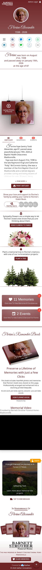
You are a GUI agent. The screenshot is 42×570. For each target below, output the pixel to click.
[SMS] (21, 45)
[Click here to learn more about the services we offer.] (21, 546)
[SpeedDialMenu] (36, 564)
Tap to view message (21, 499)
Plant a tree (21, 258)
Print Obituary (22, 186)
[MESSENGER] (21, 39)
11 (39, 296)
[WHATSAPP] (37, 39)
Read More (21, 181)
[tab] (8, 139)
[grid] (21, 106)
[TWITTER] (29, 39)
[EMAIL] (12, 45)
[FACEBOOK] (12, 39)
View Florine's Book (21, 397)
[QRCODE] (4, 39)
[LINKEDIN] (4, 45)
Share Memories (22, 559)
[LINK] (37, 45)
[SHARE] (29, 45)
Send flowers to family (21, 225)
